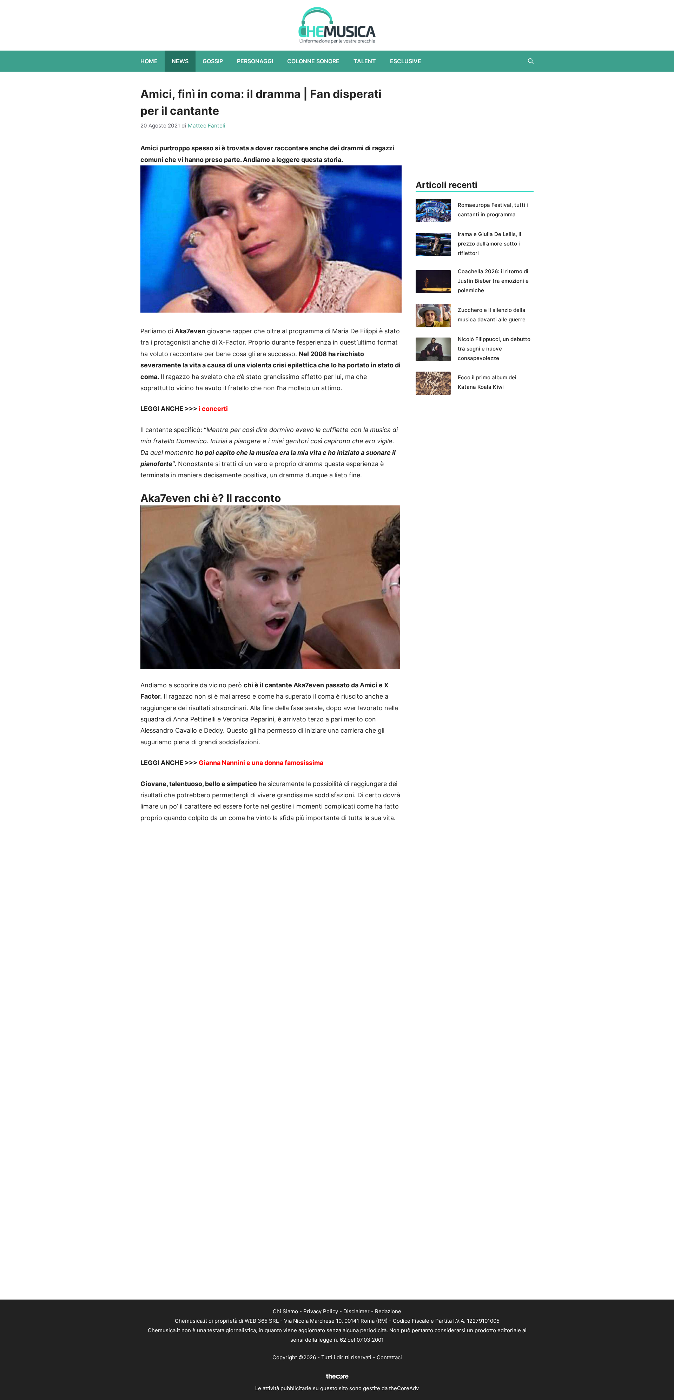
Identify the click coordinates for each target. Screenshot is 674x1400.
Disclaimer (356, 1311)
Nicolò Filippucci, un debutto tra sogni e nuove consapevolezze (494, 348)
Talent (364, 61)
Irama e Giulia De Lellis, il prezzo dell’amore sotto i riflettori (489, 243)
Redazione (388, 1311)
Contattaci (389, 1357)
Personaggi (255, 61)
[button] (531, 61)
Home (149, 61)
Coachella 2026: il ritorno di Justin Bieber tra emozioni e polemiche (493, 281)
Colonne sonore (313, 61)
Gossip (213, 61)
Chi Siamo (285, 1311)
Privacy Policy (320, 1311)
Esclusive (405, 61)
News (180, 61)
